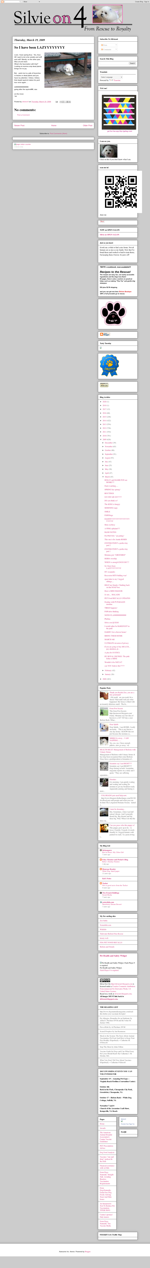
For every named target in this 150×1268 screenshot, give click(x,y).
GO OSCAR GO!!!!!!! (113, 497)
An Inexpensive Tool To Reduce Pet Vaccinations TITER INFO (107, 1207)
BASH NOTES (110, 532)
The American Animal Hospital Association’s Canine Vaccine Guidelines (106, 1137)
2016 (105, 413)
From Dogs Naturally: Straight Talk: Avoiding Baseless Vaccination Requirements (106, 1178)
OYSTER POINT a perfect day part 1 (116, 550)
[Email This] (61, 102)
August (108, 458)
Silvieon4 (123, 1119)
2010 (105, 435)
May (107, 469)
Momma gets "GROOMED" (115, 555)
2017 (105, 409)
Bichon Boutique (125, 291)
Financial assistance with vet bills (107, 1166)
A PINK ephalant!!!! (112, 528)
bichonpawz (107, 850)
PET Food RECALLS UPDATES (117, 598)
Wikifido (103, 929)
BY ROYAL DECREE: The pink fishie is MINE (117, 657)
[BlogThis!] (63, 102)
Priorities (113, 779)
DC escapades (110, 572)
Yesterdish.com (105, 925)
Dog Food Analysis (107, 1152)
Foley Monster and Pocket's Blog (115, 859)
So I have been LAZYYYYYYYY (113, 567)
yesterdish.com (108, 902)
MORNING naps (111, 508)
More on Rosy (110, 524)
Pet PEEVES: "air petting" (114, 535)
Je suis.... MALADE (112, 594)
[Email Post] (56, 102)
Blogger (87, 1252)
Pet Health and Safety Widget (113, 955)
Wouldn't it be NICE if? (113, 662)
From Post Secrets (116, 708)
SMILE (107, 511)
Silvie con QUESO (112, 622)
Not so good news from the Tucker (115, 885)
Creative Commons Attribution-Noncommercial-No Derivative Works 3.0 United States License (118, 988)
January (108, 674)
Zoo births (103, 920)
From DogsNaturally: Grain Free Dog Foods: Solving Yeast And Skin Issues (106, 1193)
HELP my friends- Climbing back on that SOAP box (117, 586)
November (109, 446)
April (107, 473)
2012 (105, 428)
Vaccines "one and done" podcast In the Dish (107, 1159)
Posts (105, 45)
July (106, 461)
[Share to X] (65, 102)
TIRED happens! (111, 608)
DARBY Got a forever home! (115, 632)
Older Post (87, 125)
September (109, 454)
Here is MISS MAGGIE (114, 591)
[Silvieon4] (122, 1121)
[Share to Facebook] (67, 102)
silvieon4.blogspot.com (123, 993)
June (107, 465)
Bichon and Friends (107, 946)
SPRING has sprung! (112, 489)
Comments (107, 49)
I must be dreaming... (117, 809)
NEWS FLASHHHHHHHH (115, 615)
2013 (105, 424)
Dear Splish (114, 724)
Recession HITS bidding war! (116, 575)
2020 (105, 401)
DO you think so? (111, 500)
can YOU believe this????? (114, 666)
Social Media (107, 895)
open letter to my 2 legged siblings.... (114, 580)
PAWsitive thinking (112, 611)
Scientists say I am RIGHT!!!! (121, 763)
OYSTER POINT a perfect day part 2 (116, 544)
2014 (105, 420)
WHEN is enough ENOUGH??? (117, 562)
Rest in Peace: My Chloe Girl (113, 852)
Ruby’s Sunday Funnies (111, 861)
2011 (105, 431)
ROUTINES (109, 493)
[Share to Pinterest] (70, 102)
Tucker (105, 883)
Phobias (107, 619)
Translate (117, 80)
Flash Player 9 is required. (109, 970)
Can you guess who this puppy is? (122, 825)
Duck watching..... (111, 486)
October (108, 450)
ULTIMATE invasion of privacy (117, 643)
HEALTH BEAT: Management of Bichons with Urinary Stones (118, 750)
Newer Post (19, 125)
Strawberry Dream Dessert (112, 904)
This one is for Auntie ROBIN (116, 539)
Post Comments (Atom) (58, 133)
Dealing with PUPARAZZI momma (115, 603)
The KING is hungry (112, 504)
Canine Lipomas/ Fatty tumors (106, 1215)
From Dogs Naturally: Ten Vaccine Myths (105, 1223)
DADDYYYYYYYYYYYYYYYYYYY (117, 520)
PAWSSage (109, 515)
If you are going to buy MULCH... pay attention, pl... (117, 647)
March (107, 476)
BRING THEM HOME (113, 635)
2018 (105, 405)
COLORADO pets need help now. (114, 795)
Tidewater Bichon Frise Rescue (111, 933)
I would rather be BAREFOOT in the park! (117, 627)
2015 (105, 416)
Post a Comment (23, 115)
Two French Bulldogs (110, 892)
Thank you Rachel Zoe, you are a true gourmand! (122, 693)
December (109, 442)
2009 (105, 439)
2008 (105, 679)
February (108, 670)
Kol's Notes (106, 878)
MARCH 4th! (110, 639)
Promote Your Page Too (127, 1124)
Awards (103, 1128)
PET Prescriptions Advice (106, 1147)
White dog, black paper (110, 871)
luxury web (104, 938)
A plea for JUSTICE (112, 652)
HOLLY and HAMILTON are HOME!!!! (116, 481)
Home (53, 125)
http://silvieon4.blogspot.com (121, 984)
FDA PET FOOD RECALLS (111, 942)
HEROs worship (111, 558)
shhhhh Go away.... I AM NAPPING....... (119, 739)
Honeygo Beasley (109, 869)
